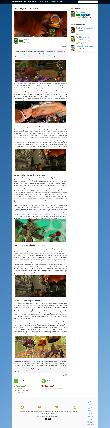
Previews (34, 1)
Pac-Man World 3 (82, 37)
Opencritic (90, 422)
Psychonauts (24, 4)
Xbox (20, 4)
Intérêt (22, 381)
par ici (53, 413)
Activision (85, 51)
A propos (90, 419)
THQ (81, 20)
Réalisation (50, 381)
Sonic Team (85, 33)
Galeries (90, 408)
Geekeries (60, 1)
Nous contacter (90, 424)
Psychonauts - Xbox (25, 39)
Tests (29, 1)
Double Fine (85, 18)
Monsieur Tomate (57, 415)
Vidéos (41, 1)
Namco (81, 43)
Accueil (90, 401)
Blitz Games (85, 42)
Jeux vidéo (90, 415)
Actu (24, 1)
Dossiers (53, 1)
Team (90, 418)
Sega (81, 34)
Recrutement (90, 421)
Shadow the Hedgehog (84, 28)
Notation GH (90, 416)
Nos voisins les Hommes (85, 46)
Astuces (46, 1)
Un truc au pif (90, 402)
